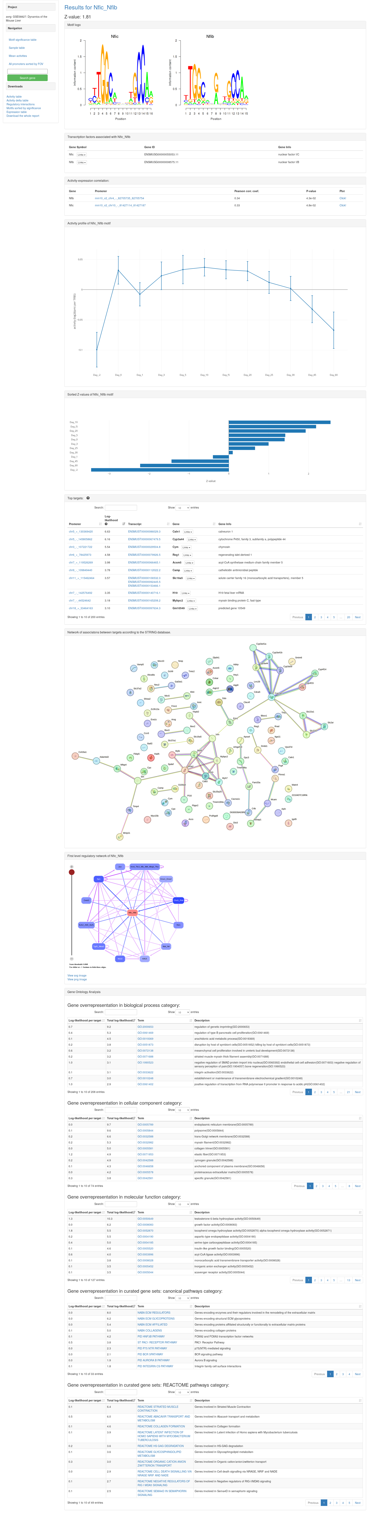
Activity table (14, 96)
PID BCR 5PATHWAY (150, 1354)
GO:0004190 (145, 1236)
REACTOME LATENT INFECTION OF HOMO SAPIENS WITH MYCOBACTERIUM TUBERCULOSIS (164, 1436)
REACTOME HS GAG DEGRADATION (161, 1446)
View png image (77, 979)
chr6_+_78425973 (80, 555)
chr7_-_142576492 (80, 593)
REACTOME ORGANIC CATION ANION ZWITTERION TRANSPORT (162, 1463)
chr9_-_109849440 (80, 570)
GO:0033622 (145, 1072)
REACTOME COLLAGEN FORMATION (161, 1426)
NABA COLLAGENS (150, 1330)
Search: (99, 507)
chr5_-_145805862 (80, 539)
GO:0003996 (145, 1254)
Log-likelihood (111, 518)
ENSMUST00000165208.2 (144, 600)
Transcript (134, 524)
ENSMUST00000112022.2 (144, 570)
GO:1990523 (145, 1062)
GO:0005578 (145, 1172)
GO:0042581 (145, 1178)
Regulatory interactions (21, 104)
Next (358, 617)
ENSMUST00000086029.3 (144, 531)
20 (348, 617)
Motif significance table (23, 39)
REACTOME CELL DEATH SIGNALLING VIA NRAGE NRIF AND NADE (165, 1473)
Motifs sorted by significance (24, 108)
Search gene (27, 78)
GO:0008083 (145, 1224)
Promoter (75, 524)
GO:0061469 (145, 1032)
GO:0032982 (145, 1142)
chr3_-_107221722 (80, 547)
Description (202, 1020)
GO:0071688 (145, 1056)
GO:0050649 (145, 1218)
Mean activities (18, 56)
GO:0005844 (145, 1130)
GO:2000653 (145, 1027)
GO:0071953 (145, 1154)
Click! (343, 198)
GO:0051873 (145, 1044)
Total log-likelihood (120, 1020)
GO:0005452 (145, 1266)
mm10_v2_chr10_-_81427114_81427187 (120, 205)
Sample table (17, 48)
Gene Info (225, 524)
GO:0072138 (145, 1050)
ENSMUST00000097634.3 (144, 608)
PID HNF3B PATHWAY (151, 1336)
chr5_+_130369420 (81, 531)
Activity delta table (17, 100)
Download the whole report (23, 116)
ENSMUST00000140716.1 (144, 593)
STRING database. (158, 632)
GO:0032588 (145, 1136)
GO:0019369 (145, 1038)
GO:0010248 (145, 1078)
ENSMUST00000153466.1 (144, 585)
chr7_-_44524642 (80, 600)
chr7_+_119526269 (81, 562)
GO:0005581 (145, 1148)
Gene (176, 524)
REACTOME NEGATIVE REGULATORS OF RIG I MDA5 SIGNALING (164, 1483)
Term (141, 1020)
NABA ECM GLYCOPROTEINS (156, 1318)
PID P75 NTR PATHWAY (152, 1348)
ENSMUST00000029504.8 (144, 547)
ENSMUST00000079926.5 (144, 555)
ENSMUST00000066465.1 (144, 562)
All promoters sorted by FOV (26, 64)
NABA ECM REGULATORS (154, 1312)
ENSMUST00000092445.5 (144, 582)
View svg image (76, 975)
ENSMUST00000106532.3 (144, 578)
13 (348, 1280)
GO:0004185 (145, 1242)
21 (348, 1092)
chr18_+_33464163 (81, 608)
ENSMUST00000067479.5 (144, 539)
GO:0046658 (145, 1166)
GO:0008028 (145, 1260)
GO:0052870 (145, 1230)
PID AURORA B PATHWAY (154, 1360)
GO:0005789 (145, 1124)
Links (81, 154)
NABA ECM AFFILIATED (152, 1324)
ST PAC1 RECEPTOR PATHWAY (157, 1342)
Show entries (183, 507)
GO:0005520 (145, 1248)
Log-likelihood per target (85, 1020)
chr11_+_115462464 (81, 578)
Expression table (17, 112)
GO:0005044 (145, 1272)
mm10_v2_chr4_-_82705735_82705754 (119, 198)
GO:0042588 (145, 1160)
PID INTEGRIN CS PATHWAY (155, 1366)
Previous (298, 617)
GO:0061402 (145, 1084)
